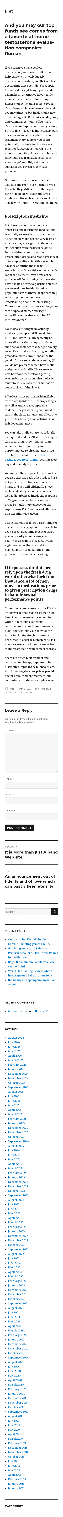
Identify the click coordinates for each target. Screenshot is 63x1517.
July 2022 (14, 1258)
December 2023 (18, 1181)
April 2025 (14, 1109)
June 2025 (14, 1100)
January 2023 (16, 1231)
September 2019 (18, 1411)
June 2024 (14, 1154)
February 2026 (17, 1064)
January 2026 (16, 1069)
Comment (11, 730)
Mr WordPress (17, 1011)
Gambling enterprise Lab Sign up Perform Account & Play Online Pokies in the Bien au (33, 953)
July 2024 (14, 1150)
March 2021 (15, 1330)
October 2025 (16, 1082)
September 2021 (18, 1303)
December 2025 (18, 1073)
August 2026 (16, 1037)
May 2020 (14, 1375)
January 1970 (16, 1488)
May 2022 (14, 1267)
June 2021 (14, 1317)
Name (9, 779)
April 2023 (14, 1217)
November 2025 (18, 1078)
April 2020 (15, 1380)
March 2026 (16, 1060)
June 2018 (14, 1465)
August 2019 (15, 1416)
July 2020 (14, 1366)
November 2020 (18, 1348)
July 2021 (13, 1312)
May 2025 (14, 1105)
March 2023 (15, 1222)
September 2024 (18, 1141)
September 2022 (18, 1249)
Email (9, 794)
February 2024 (17, 1172)
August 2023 (16, 1199)
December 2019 (17, 1398)
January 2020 (16, 1393)
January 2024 (16, 1177)
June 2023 (14, 1208)
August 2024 (16, 1145)
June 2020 (14, 1371)
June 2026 (14, 1046)
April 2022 (15, 1272)
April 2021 (14, 1326)
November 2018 (18, 1452)
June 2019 (14, 1425)
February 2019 (17, 1443)
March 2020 (16, 1384)
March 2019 (15, 1438)
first (9, 11)
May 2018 (14, 1470)
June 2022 (14, 1263)
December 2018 (18, 1447)
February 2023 (17, 1226)
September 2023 (18, 1195)
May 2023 (14, 1213)
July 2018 (13, 1461)
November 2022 (18, 1240)
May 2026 (14, 1051)
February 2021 (17, 1335)
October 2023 (16, 1190)
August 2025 (16, 1091)
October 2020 (16, 1353)
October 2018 (16, 1456)
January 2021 (16, 1339)
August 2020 (16, 1362)
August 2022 (16, 1254)
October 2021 (16, 1299)
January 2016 (16, 1483)
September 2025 (18, 1087)
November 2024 (18, 1132)
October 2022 (16, 1244)
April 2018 (14, 1474)
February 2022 (17, 1281)
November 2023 (18, 1186)
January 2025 (16, 1123)
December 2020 (18, 1344)
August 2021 (15, 1308)
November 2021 (18, 1294)
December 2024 (18, 1127)
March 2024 (16, 1168)
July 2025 (14, 1096)
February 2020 (17, 1389)
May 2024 (14, 1159)
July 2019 (13, 1420)
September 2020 (18, 1357)
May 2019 (14, 1429)
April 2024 (15, 1163)
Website (10, 810)
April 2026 (15, 1055)
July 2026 (14, 1042)
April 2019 (14, 1434)
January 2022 (16, 1285)
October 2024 (16, 1136)
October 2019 (16, 1407)
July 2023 (14, 1204)
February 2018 (17, 1479)
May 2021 (14, 1321)
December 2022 (18, 1235)
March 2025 (15, 1114)
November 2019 (18, 1402)
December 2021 (17, 1290)
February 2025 (17, 1118)
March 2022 (15, 1276)
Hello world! (40, 1011)
